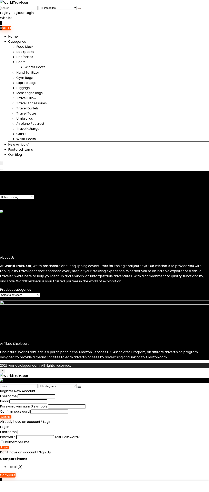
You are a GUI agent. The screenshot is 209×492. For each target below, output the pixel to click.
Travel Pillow (26, 98)
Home (13, 36)
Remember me (16, 442)
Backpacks (25, 51)
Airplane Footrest (30, 123)
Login (4, 447)
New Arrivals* (19, 144)
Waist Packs (26, 139)
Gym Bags (24, 77)
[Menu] (1, 163)
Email (4, 401)
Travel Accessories (31, 103)
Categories (17, 41)
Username (8, 396)
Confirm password (15, 411)
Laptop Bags (26, 82)
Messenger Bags (29, 93)
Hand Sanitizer (27, 72)
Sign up (5, 416)
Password (23, 406)
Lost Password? (67, 437)
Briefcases (24, 57)
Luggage (23, 88)
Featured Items (20, 149)
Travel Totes (26, 113)
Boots (21, 62)
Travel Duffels (27, 108)
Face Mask (24, 46)
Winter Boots (34, 67)
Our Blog (15, 154)
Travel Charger (28, 128)
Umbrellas (24, 118)
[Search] (79, 8)
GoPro (21, 133)
